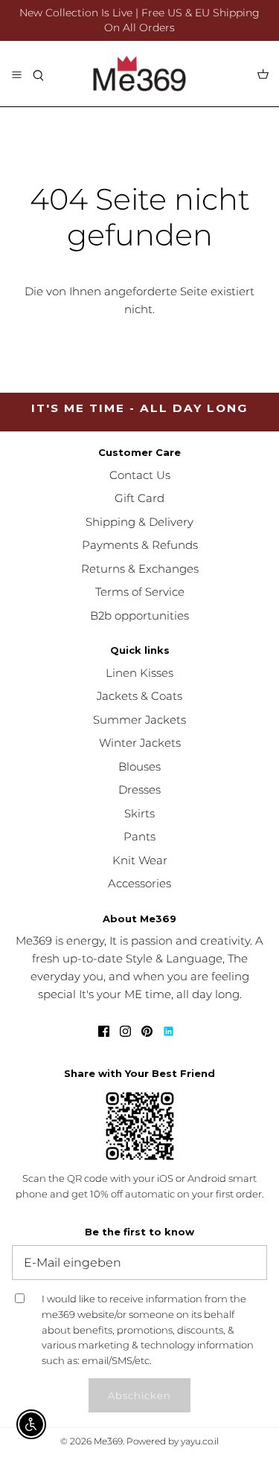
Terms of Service (140, 592)
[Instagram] (125, 1031)
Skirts (139, 813)
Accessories (139, 883)
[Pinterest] (147, 1031)
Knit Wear (139, 860)
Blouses (139, 766)
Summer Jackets (139, 720)
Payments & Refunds (140, 545)
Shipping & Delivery (139, 522)
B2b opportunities (139, 615)
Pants (139, 836)
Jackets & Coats (139, 696)
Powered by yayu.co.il (172, 1441)
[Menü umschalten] (16, 73)
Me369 (108, 1441)
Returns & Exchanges (140, 569)
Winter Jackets (140, 743)
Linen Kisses (139, 673)
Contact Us (139, 475)
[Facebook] (103, 1031)
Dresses (139, 789)
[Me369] (139, 73)
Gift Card (139, 498)
